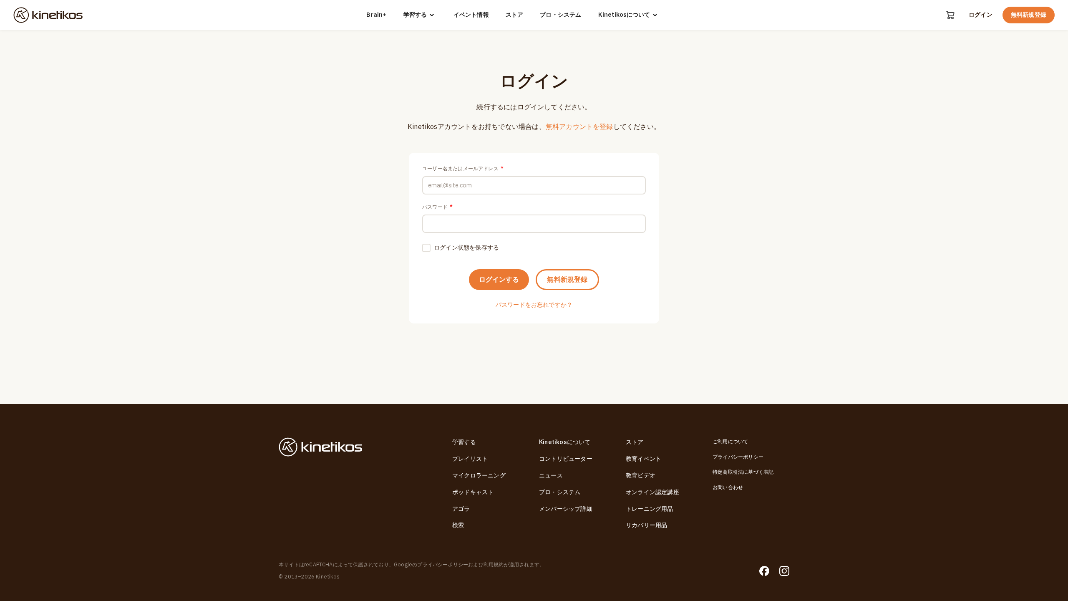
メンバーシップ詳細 (565, 509)
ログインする (499, 280)
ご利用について (730, 441)
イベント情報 (471, 15)
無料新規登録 (1028, 14)
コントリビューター (565, 459)
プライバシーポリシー (738, 457)
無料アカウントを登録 (579, 127)
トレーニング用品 (649, 509)
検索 (458, 525)
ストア (515, 15)
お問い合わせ (728, 487)
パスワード (437, 207)
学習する (415, 14)
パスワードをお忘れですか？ (534, 304)
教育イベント (643, 459)
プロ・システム (560, 15)
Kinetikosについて (624, 14)
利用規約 (494, 564)
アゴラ (461, 509)
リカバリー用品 (646, 525)
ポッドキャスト (473, 492)
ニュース (551, 475)
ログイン (980, 15)
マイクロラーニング (479, 475)
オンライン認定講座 (652, 492)
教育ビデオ (640, 475)
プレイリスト (470, 459)
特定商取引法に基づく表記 (743, 472)
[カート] (950, 15)
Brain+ (376, 15)
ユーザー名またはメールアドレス (463, 168)
